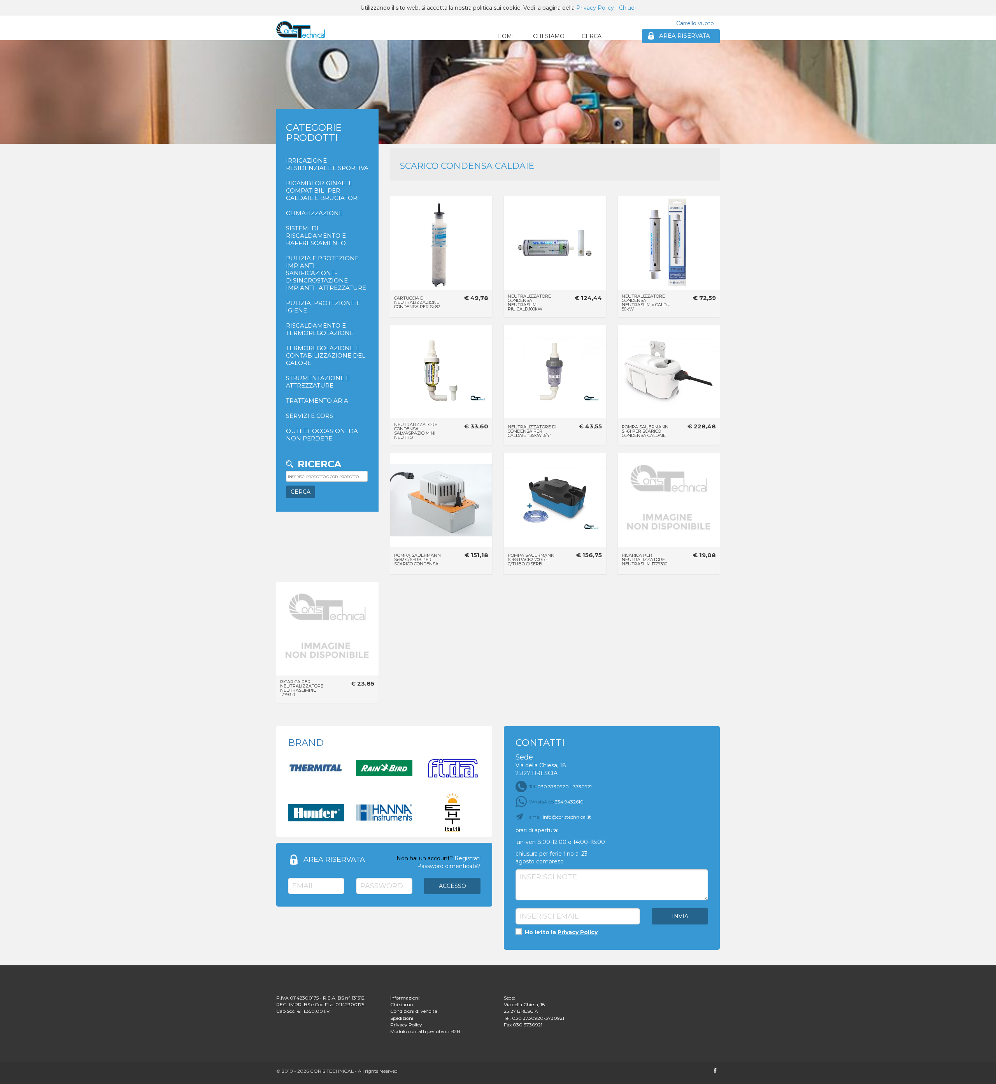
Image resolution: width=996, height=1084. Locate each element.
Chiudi (627, 7)
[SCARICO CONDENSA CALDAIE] (300, 29)
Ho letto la (560, 932)
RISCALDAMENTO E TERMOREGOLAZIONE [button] (320, 329)
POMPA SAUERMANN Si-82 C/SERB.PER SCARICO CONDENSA (417, 560)
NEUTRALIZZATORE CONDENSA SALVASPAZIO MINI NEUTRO (415, 431)
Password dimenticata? (448, 866)
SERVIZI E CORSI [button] (310, 415)
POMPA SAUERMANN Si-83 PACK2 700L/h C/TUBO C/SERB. (531, 560)
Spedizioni (401, 1018)
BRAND (306, 742)
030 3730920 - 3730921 (560, 786)
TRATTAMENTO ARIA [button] (317, 400)
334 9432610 (556, 802)
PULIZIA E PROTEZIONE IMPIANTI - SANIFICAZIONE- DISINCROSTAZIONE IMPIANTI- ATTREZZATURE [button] (326, 272)
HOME (506, 36)
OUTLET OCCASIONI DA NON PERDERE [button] (322, 434)
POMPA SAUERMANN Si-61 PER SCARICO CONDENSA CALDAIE (645, 431)
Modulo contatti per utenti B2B (425, 1031)
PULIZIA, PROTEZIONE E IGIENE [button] (323, 306)
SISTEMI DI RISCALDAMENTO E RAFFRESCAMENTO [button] (316, 236)
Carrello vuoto (695, 23)
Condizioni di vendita (413, 1011)
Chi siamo (401, 1004)
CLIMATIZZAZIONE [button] (314, 213)
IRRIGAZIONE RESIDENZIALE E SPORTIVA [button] (327, 164)
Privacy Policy (595, 7)
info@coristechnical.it (560, 817)
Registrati (467, 858)
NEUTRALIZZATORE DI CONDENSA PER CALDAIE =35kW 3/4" (532, 431)
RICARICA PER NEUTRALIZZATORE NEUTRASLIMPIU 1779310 (301, 688)
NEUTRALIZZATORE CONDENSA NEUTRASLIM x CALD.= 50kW (646, 302)
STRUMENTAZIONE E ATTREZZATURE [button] (318, 381)
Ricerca (319, 464)
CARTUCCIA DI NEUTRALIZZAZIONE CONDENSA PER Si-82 (417, 302)
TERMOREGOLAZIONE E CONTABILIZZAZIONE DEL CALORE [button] (325, 355)
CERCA (591, 36)
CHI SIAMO (549, 36)
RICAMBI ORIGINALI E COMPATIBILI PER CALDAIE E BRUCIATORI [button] (322, 190)
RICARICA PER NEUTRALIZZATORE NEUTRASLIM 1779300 (644, 560)
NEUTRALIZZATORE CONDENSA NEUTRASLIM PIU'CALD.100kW (529, 302)
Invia (680, 916)
